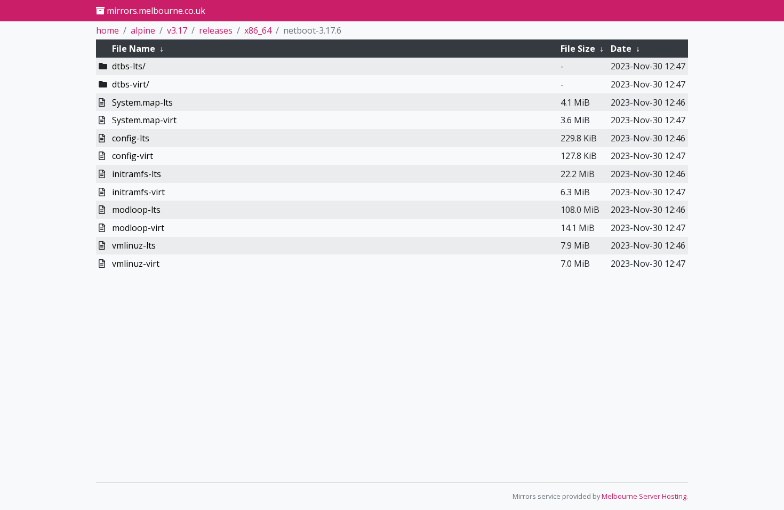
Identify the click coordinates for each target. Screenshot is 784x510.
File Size (578, 48)
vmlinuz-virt (135, 263)
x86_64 (257, 30)
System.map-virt (144, 120)
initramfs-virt (138, 192)
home (107, 30)
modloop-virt (138, 228)
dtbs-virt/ (130, 84)
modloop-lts (136, 210)
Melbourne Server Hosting (644, 496)
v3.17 (177, 30)
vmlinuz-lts (134, 245)
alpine (143, 30)
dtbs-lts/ (129, 66)
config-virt (132, 156)
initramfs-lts (136, 174)
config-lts (130, 138)
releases (216, 30)
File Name (133, 48)
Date (621, 48)
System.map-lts (142, 102)
